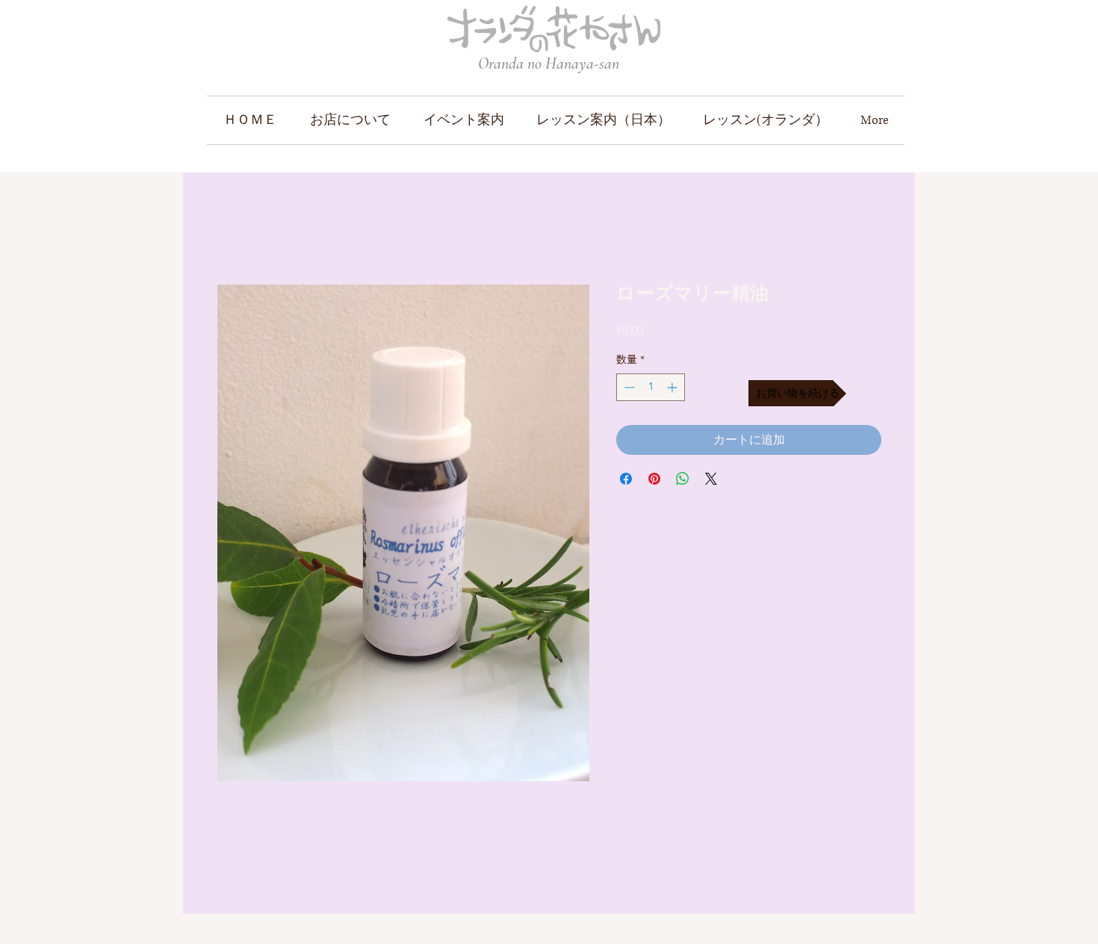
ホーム (234, 230)
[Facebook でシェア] (626, 479)
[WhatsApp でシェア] (683, 479)
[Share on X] (711, 479)
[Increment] (673, 387)
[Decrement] (627, 387)
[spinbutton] (650, 387)
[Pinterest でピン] (654, 479)
